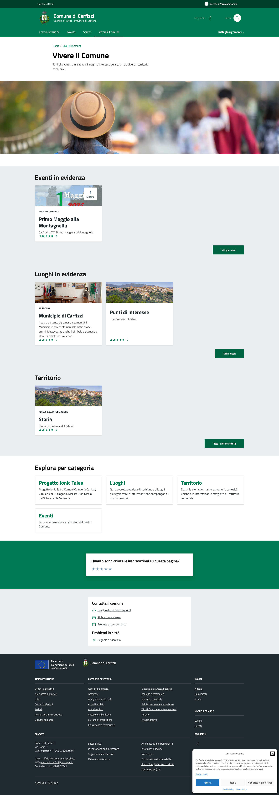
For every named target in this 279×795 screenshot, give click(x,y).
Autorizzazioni (95, 709)
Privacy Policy (241, 789)
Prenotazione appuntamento (103, 749)
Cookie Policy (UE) (150, 769)
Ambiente (93, 694)
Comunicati (201, 694)
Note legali (147, 754)
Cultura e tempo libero (100, 720)
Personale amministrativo (48, 714)
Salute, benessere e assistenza (157, 704)
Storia (45, 419)
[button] (272, 753)
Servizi (87, 32)
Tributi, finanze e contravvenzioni (158, 709)
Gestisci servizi (202, 774)
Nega (233, 782)
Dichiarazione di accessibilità (156, 759)
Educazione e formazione (101, 725)
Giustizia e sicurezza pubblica (156, 689)
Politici (38, 709)
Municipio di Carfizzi (61, 315)
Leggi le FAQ (95, 744)
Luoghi (198, 721)
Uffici (37, 699)
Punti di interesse (129, 312)
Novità (71, 32)
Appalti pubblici (96, 704)
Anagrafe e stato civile (100, 699)
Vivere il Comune (109, 32)
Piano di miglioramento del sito (157, 764)
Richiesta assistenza (99, 759)
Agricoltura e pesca (98, 689)
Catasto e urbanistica (99, 714)
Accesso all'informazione (53, 412)
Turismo (145, 714)
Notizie (198, 689)
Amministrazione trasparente (157, 744)
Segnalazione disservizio (101, 754)
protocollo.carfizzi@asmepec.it (56, 762)
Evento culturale (49, 211)
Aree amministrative (46, 694)
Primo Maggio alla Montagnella (59, 222)
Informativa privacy (151, 749)
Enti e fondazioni (44, 704)
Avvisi (198, 699)
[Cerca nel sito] (237, 18)
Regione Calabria (45, 3)
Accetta (208, 782)
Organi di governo (44, 689)
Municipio (44, 308)
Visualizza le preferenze (260, 782)
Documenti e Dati (44, 720)
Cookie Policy (228, 789)
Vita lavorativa (149, 720)
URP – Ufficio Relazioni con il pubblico (55, 758)
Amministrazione (49, 32)
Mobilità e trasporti (151, 699)
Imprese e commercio (152, 694)
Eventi (198, 726)
